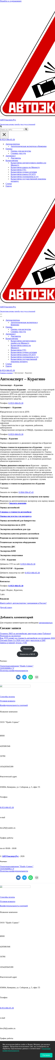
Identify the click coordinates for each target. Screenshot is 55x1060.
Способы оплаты (7, 697)
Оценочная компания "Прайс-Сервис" (17, 666)
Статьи (9, 183)
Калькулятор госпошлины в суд (24, 176)
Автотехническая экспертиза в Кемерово (29, 146)
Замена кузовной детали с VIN (13, 643)
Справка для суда (18, 153)
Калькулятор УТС (18, 170)
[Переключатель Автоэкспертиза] (45, 320)
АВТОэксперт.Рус (10, 856)
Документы (16, 158)
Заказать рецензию (17, 503)
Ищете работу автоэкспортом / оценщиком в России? (23, 603)
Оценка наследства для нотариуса (15, 516)
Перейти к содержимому (11, 1)
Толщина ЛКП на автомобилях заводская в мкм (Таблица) (25, 633)
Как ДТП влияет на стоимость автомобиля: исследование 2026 (27, 638)
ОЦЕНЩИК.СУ (7, 668)
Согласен (46, 1055)
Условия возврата (7, 701)
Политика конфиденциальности (14, 670)
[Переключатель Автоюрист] (45, 334)
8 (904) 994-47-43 (26, 492)
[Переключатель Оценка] (45, 327)
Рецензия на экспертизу (10, 636)
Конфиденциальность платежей (14, 705)
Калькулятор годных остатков (24, 172)
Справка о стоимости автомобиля (15, 512)
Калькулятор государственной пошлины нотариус (28, 180)
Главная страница (6, 373)
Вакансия (27, 648)
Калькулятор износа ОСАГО (23, 174)
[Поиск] (1, 127)
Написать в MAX (27, 654)
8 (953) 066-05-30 (7, 139)
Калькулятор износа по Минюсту (25, 167)
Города (9, 186)
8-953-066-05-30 (7, 807)
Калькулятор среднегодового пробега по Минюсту (28, 164)
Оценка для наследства (21, 151)
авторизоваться (45, 623)
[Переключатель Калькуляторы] (45, 339)
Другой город (6, 607)
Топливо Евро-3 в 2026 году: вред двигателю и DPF (23, 640)
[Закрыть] (4, 134)
